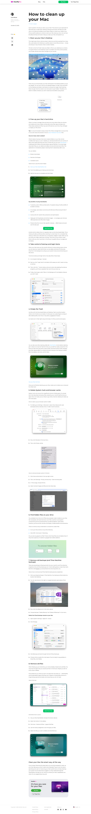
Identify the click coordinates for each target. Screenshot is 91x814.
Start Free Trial (48, 228)
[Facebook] (58, 810)
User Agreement (47, 807)
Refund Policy (35, 809)
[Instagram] (61, 810)
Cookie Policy (35, 807)
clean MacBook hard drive (55, 132)
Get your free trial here (34, 382)
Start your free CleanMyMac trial (38, 166)
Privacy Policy (35, 811)
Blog (39, 1)
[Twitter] (63, 810)
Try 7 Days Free (75, 1)
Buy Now (63, 1)
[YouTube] (66, 810)
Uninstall (46, 809)
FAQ (44, 1)
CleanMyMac (63, 142)
